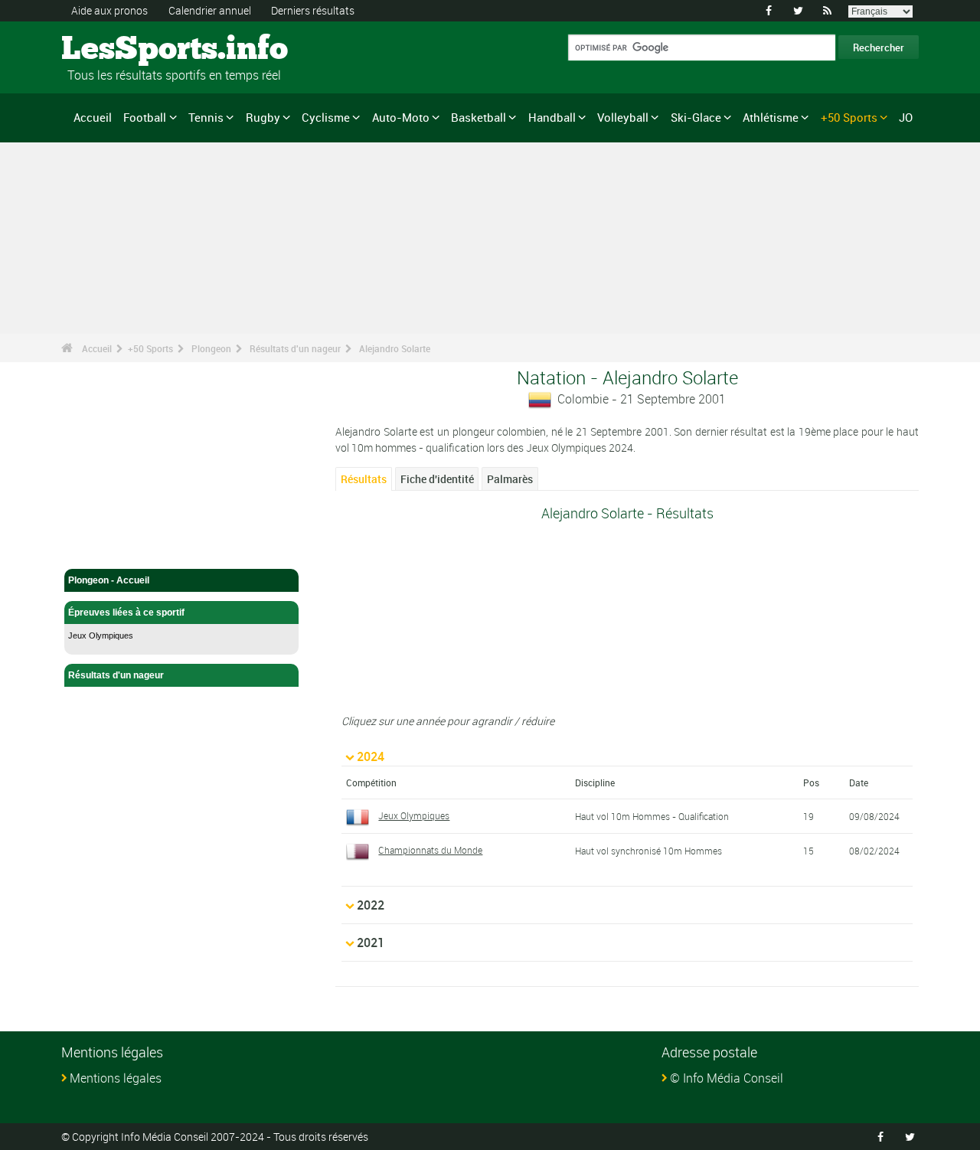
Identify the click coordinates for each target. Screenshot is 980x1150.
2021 (370, 942)
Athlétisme (771, 117)
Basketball (478, 117)
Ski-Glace (696, 117)
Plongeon (211, 348)
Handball (552, 117)
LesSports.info (119, 50)
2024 (370, 756)
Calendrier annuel (209, 10)
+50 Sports (849, 117)
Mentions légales (116, 1078)
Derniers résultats (312, 10)
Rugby (263, 117)
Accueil (93, 117)
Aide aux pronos (109, 10)
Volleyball (622, 117)
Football (144, 117)
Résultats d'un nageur (295, 348)
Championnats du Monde (430, 850)
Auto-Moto (401, 117)
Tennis (206, 117)
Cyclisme (326, 117)
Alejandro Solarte (394, 348)
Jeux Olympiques (100, 635)
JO (906, 117)
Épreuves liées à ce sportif (126, 612)
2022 (370, 905)
